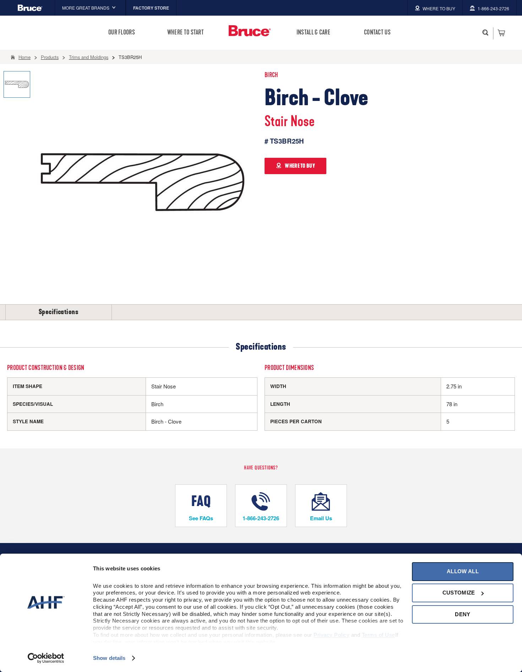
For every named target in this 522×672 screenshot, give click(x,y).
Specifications (58, 312)
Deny (462, 614)
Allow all (463, 571)
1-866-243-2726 (261, 518)
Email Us (321, 518)
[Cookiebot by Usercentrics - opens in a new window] (46, 658)
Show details (109, 658)
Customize (458, 593)
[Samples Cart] (501, 33)
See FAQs (201, 518)
